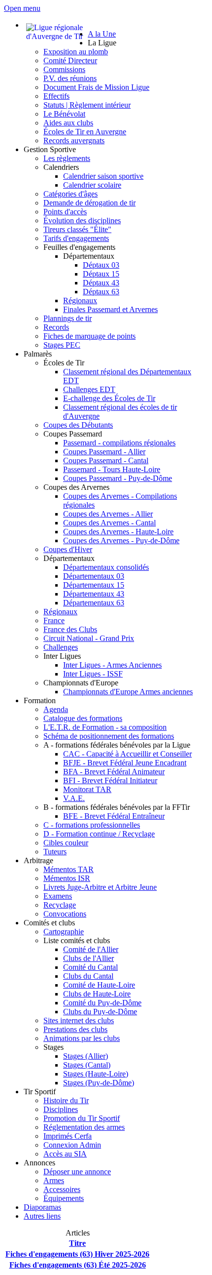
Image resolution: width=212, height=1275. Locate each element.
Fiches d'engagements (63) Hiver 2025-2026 (77, 1254)
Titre (77, 1243)
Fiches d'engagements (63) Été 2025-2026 (77, 1265)
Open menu (22, 8)
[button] (102, 43)
